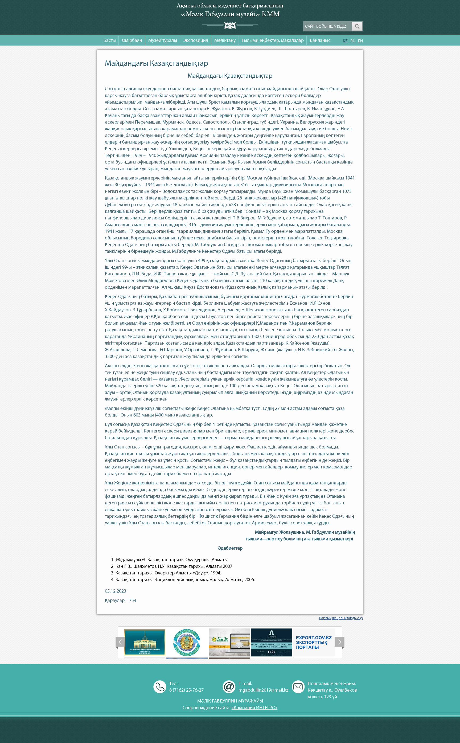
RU (352, 40)
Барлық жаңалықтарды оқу (341, 618)
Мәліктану (225, 40)
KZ (345, 40)
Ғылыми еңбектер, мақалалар (273, 40)
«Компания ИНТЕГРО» (254, 708)
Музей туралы (162, 40)
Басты (110, 40)
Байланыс (320, 40)
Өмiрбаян (132, 40)
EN (360, 40)
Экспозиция (195, 40)
